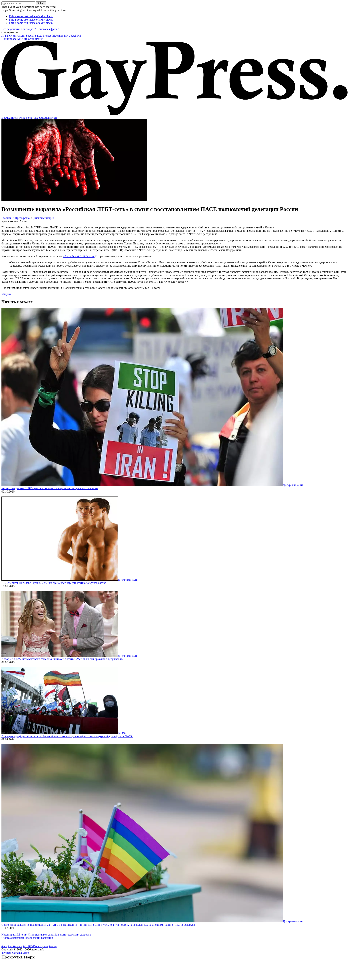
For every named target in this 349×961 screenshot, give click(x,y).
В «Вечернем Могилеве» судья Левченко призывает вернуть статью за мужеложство (53, 582)
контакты (18, 937)
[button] (174, 32)
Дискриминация (293, 485)
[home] (174, 114)
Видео (122, 732)
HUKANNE (73, 35)
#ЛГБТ (27, 946)
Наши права (9, 38)
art (51, 117)
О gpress (6, 937)
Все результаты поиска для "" (30, 29)
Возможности (10, 117)
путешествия (71, 934)
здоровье (85, 934)
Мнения (22, 38)
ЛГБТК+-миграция (13, 35)
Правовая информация (39, 937)
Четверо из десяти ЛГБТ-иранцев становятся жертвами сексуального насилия (49, 488)
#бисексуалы (40, 946)
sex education (42, 117)
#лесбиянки (15, 946)
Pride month (59, 35)
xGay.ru (6, 294)
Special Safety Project (38, 35)
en (55, 117)
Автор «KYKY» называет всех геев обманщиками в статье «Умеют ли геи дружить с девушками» (62, 659)
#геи (4, 946)
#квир (53, 946)
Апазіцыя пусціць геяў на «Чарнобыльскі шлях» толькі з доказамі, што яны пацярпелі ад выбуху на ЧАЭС (67, 736)
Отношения (35, 38)
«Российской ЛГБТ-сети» (79, 256)
